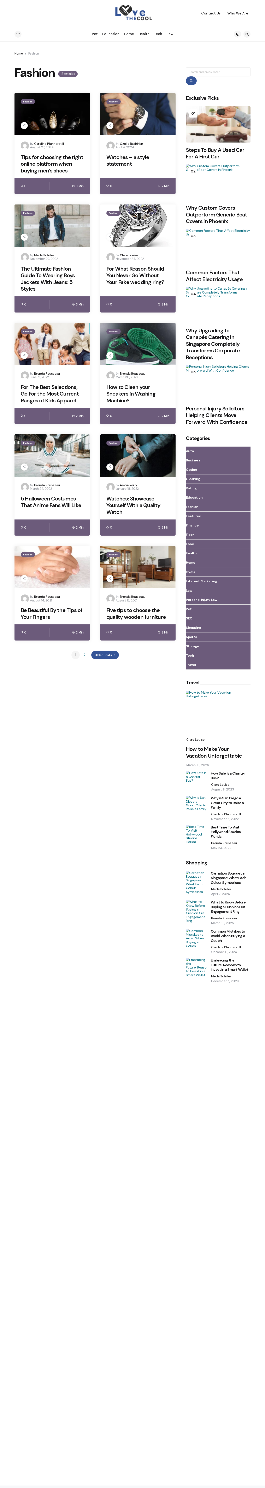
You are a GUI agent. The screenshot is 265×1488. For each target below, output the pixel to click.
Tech (190, 655)
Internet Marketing (201, 581)
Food (190, 544)
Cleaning (193, 479)
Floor (190, 534)
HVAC (190, 572)
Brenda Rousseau (47, 374)
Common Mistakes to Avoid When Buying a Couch (228, 936)
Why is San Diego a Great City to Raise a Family (227, 803)
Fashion (28, 101)
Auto (190, 451)
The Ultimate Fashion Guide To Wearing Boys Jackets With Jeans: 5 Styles (48, 278)
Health (191, 553)
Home (18, 53)
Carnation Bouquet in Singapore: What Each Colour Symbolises (228, 878)
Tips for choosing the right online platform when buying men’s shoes (52, 164)
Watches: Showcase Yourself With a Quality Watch (133, 505)
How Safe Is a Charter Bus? (228, 775)
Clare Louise (129, 255)
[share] (24, 125)
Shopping (193, 627)
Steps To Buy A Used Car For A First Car (215, 153)
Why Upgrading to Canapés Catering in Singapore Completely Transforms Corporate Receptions (213, 344)
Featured (193, 516)
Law (189, 590)
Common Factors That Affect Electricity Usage (214, 276)
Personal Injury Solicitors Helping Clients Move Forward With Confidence (217, 415)
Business (193, 460)
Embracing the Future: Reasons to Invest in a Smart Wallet (229, 965)
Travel (191, 665)
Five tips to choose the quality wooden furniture (136, 613)
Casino (191, 469)
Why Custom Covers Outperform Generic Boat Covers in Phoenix (216, 214)
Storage (192, 646)
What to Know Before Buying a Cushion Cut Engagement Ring (228, 907)
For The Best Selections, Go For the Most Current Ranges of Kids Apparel (50, 394)
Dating (191, 488)
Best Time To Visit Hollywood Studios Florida (226, 832)
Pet (189, 609)
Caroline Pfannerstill (49, 144)
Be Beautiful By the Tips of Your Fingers (51, 613)
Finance (192, 525)
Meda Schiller (44, 255)
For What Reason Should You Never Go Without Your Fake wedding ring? (135, 275)
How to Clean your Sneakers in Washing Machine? (130, 394)
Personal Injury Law (201, 600)
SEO (189, 618)
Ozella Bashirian (131, 144)
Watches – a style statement (127, 160)
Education (194, 497)
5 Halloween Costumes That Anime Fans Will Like (51, 502)
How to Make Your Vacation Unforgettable (214, 752)
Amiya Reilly (128, 485)
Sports (191, 637)
